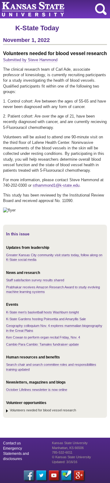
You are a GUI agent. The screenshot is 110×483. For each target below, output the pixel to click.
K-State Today (37, 28)
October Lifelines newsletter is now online (36, 389)
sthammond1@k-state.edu (56, 185)
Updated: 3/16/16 (64, 462)
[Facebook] (29, 475)
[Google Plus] (79, 475)
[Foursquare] (66, 475)
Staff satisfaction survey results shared (35, 280)
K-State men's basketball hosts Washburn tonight (42, 312)
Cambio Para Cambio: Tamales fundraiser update (42, 344)
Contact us (12, 443)
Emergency (12, 448)
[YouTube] (54, 475)
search (101, 9)
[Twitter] (41, 475)
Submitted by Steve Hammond (30, 60)
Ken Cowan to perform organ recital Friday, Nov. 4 (43, 337)
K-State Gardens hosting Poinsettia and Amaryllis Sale (46, 319)
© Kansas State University (71, 457)
